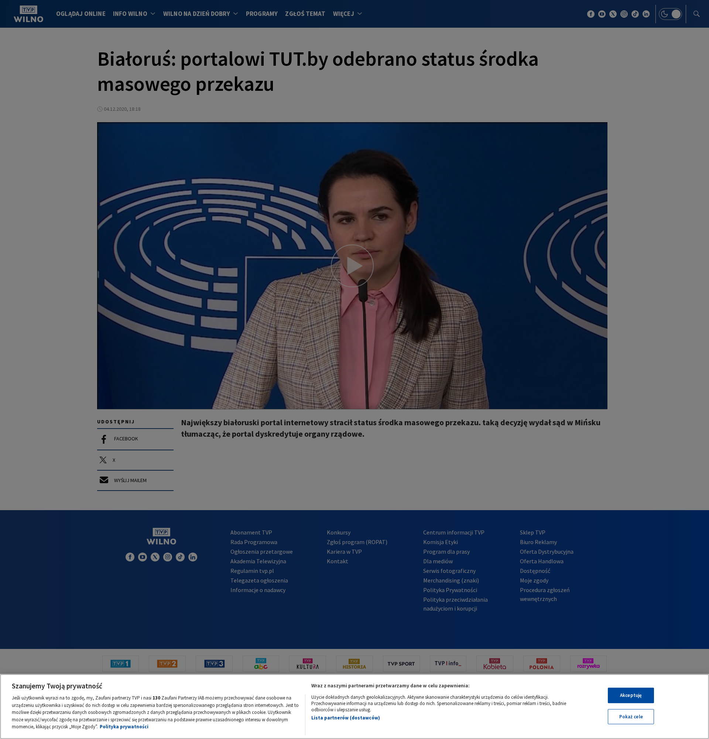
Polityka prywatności (124, 726)
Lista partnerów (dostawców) (345, 718)
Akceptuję (631, 695)
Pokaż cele (631, 717)
